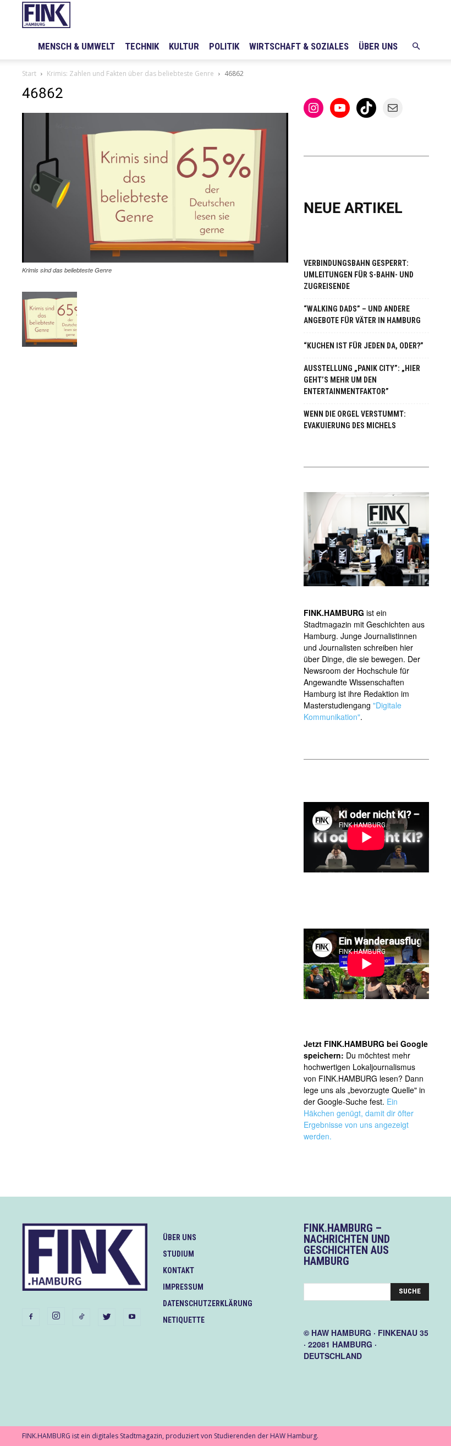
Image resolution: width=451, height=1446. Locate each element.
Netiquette (184, 1320)
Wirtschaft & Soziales (299, 46)
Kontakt (178, 1270)
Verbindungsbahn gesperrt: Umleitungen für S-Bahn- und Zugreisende (359, 275)
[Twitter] (107, 1317)
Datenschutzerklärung (207, 1303)
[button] (416, 46)
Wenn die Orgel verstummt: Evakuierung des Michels (355, 420)
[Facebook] (31, 1317)
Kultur (184, 46)
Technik (142, 46)
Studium (178, 1253)
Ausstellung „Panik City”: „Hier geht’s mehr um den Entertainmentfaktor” (362, 380)
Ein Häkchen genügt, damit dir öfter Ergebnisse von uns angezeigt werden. (359, 1119)
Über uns (378, 46)
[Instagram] (56, 1316)
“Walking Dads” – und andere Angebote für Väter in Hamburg (362, 314)
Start (29, 73)
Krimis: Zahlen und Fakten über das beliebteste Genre (130, 73)
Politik (224, 46)
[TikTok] (81, 1317)
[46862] (155, 259)
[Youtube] (132, 1317)
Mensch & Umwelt (76, 46)
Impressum (183, 1287)
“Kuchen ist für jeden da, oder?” (364, 345)
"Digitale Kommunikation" (353, 711)
